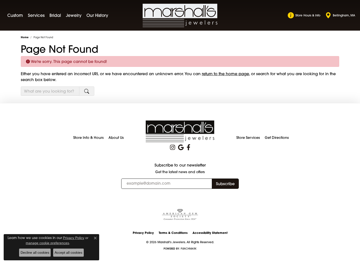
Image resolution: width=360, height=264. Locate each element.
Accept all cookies (68, 252)
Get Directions (277, 137)
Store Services (248, 137)
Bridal (55, 15)
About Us (116, 137)
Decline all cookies (35, 252)
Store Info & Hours (88, 137)
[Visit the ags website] (180, 214)
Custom (15, 15)
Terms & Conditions (173, 233)
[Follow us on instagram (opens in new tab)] (172, 147)
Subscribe (225, 183)
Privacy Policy (143, 233)
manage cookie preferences (47, 243)
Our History (97, 15)
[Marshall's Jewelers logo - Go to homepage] (180, 15)
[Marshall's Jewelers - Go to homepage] (180, 131)
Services (36, 15)
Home (24, 37)
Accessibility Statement (210, 233)
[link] (304, 15)
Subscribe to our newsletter (180, 165)
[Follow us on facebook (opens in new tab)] (188, 147)
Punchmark (188, 248)
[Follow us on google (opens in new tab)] (181, 147)
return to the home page (225, 73)
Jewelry (74, 15)
